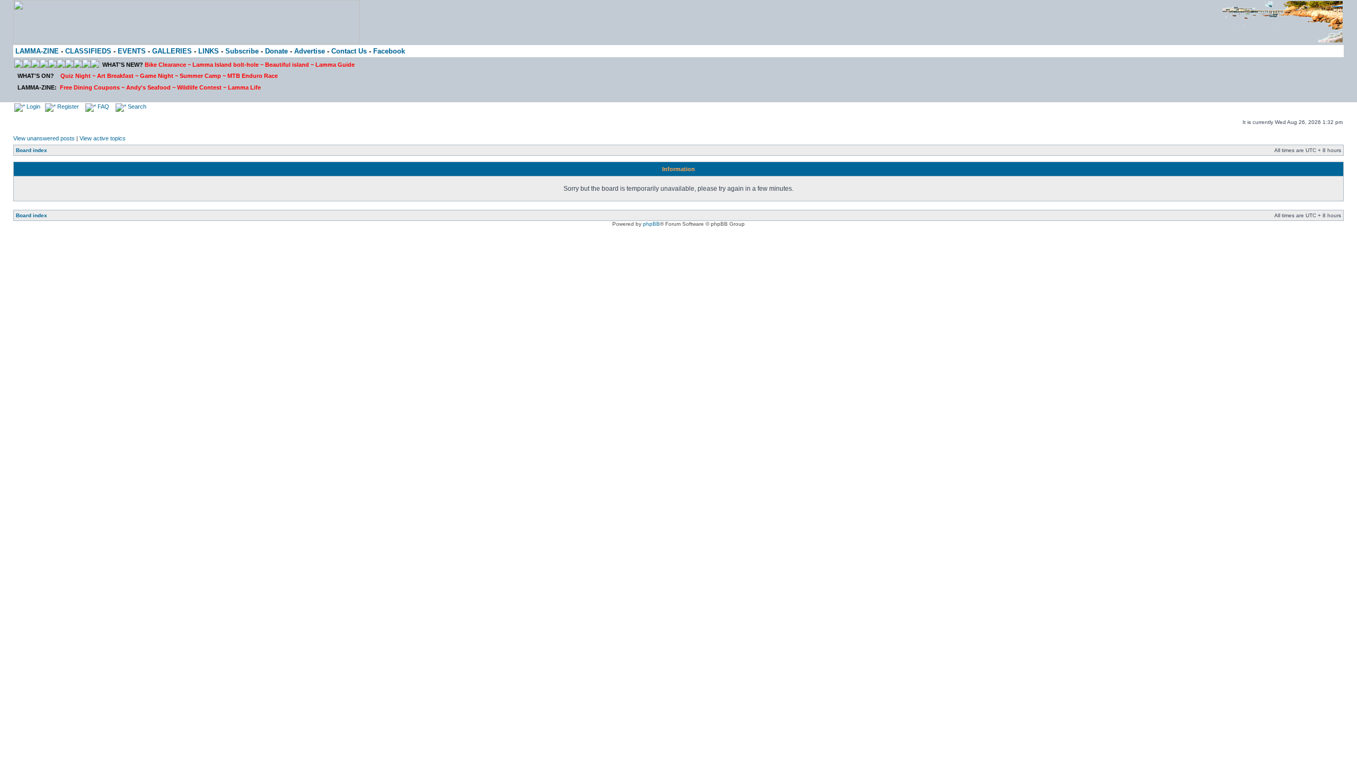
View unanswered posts (44, 138)
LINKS (208, 51)
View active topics (103, 138)
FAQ (102, 106)
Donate (276, 51)
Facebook (389, 51)
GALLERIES (172, 51)
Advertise (309, 51)
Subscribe (242, 51)
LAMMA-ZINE (37, 51)
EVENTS (132, 51)
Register (67, 106)
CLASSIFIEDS (88, 51)
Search (136, 106)
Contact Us (349, 51)
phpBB (651, 224)
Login (32, 106)
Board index (31, 150)
